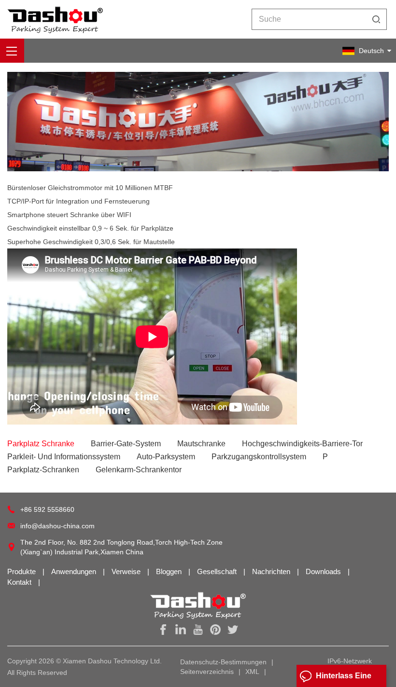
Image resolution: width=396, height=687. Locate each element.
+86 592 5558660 (47, 509)
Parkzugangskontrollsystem (259, 457)
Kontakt (20, 582)
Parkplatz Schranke (40, 444)
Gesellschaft (218, 571)
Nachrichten (272, 571)
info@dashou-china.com (57, 526)
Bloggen (170, 571)
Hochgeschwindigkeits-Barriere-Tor (302, 444)
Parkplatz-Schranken (43, 470)
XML (252, 671)
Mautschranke (201, 444)
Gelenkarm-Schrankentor (139, 470)
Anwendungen (74, 571)
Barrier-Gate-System (126, 444)
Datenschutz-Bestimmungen (223, 662)
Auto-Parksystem (166, 457)
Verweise (127, 571)
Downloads (324, 571)
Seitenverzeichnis (207, 671)
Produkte (22, 571)
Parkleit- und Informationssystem (63, 457)
